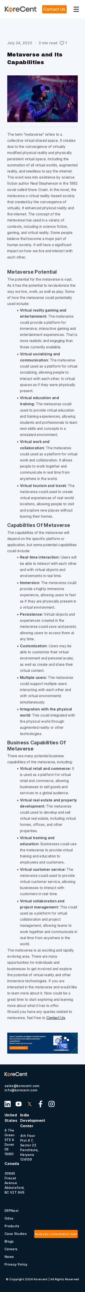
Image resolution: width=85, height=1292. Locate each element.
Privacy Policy (16, 1264)
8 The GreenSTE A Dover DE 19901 (11, 1134)
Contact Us (55, 1017)
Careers (11, 1249)
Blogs (9, 1241)
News (9, 1257)
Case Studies (16, 1234)
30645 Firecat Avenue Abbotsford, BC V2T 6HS (15, 1177)
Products (12, 1226)
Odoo (9, 1218)
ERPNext (12, 1211)
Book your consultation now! (56, 1234)
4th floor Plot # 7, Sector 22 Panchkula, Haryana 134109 (32, 1137)
